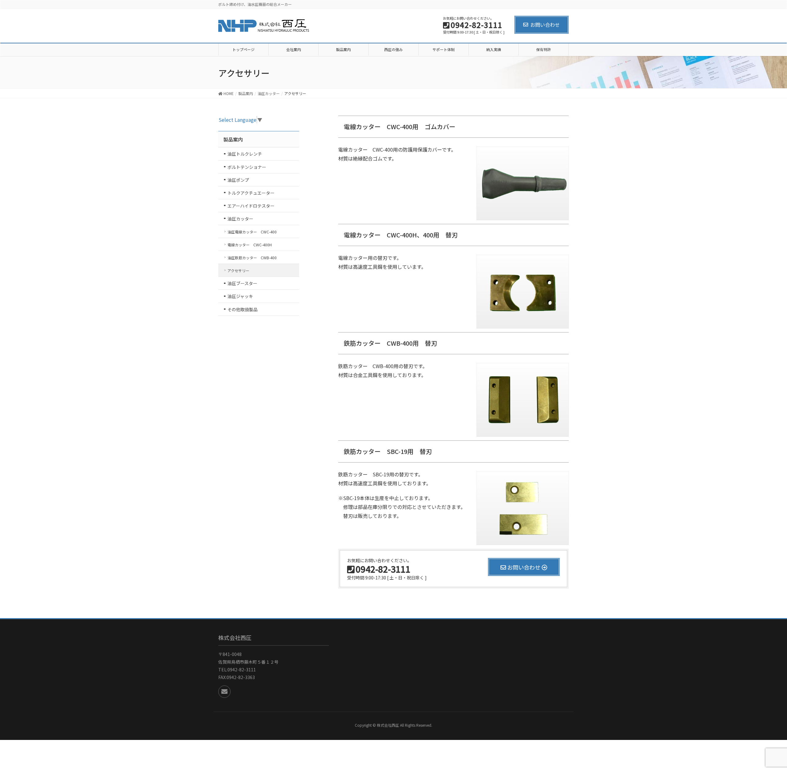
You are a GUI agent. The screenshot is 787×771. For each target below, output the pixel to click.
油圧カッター (240, 219)
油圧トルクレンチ (244, 154)
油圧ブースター (242, 283)
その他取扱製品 (242, 309)
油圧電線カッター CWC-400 (252, 231)
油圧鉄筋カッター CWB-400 (252, 257)
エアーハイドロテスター (251, 206)
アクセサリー (238, 270)
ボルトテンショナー (246, 167)
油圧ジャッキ (240, 296)
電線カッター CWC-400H (249, 244)
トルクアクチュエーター (251, 193)
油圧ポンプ (238, 180)
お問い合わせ (545, 24)
